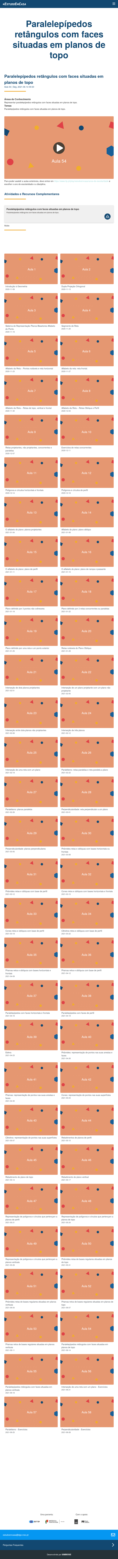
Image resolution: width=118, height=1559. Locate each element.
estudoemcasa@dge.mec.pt (15, 1534)
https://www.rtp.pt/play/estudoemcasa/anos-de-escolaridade (81, 181)
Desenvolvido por (59, 1554)
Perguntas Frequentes (13, 1545)
